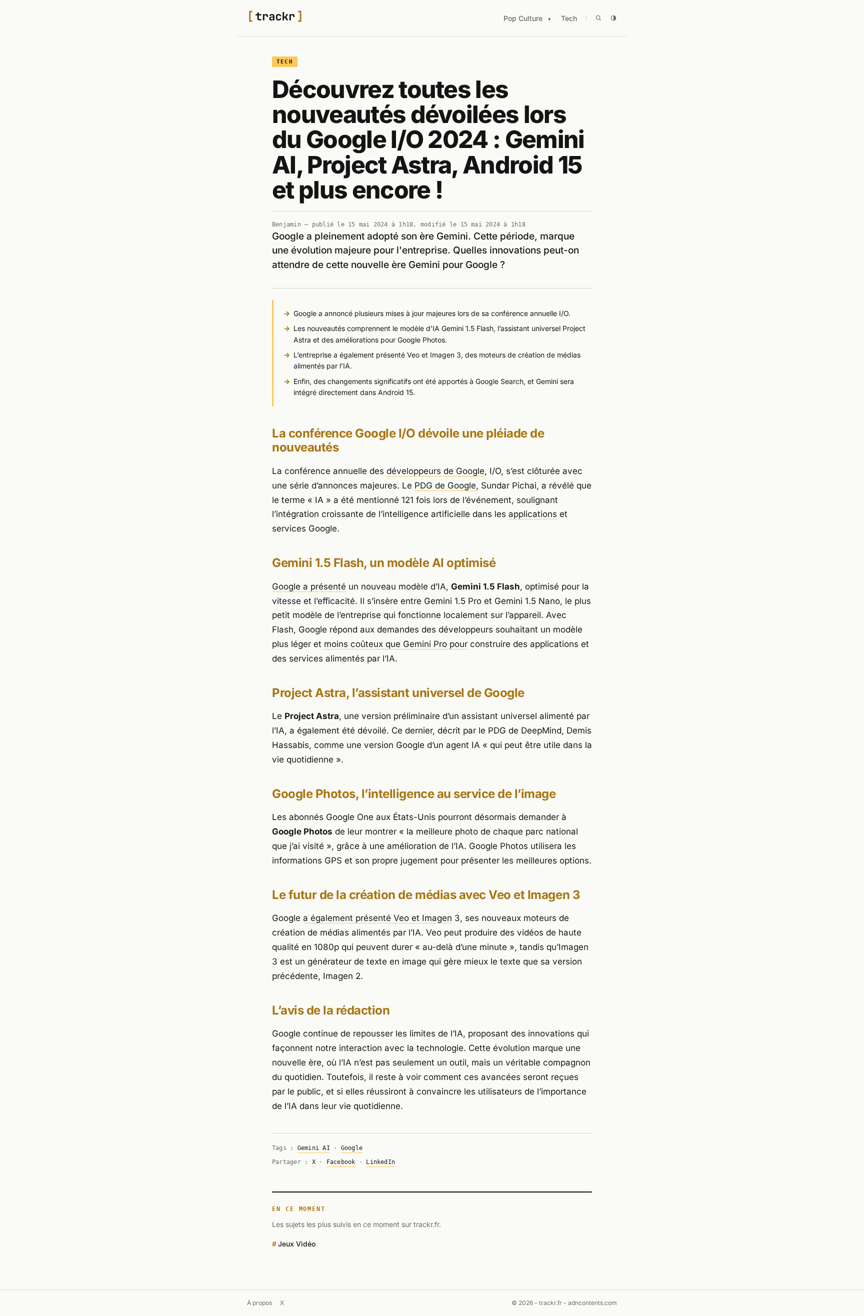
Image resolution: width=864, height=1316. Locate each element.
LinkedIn (380, 1162)
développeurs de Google (435, 471)
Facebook (341, 1162)
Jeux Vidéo (297, 1244)
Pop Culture (523, 18)
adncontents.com (592, 1302)
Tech (569, 18)
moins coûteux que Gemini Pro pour (396, 644)
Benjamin (286, 224)
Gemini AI (314, 1148)
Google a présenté (309, 587)
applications (532, 514)
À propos (259, 1302)
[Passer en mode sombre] (613, 18)
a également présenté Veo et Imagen (377, 918)
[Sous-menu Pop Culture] (549, 19)
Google (351, 1148)
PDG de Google (445, 485)
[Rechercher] (598, 18)
